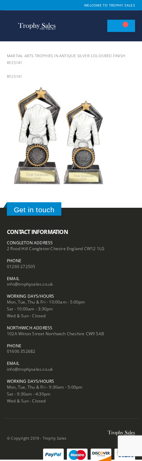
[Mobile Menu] (12, 26)
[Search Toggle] (98, 26)
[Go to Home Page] (9, 48)
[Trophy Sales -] (37, 26)
